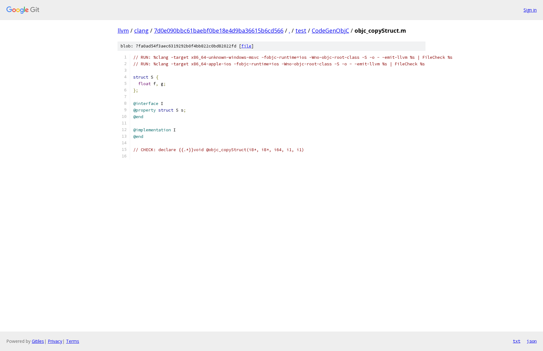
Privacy (55, 341)
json (532, 341)
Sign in (530, 10)
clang (141, 30)
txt (516, 341)
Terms (72, 341)
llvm (123, 30)
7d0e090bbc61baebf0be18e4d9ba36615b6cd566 (218, 30)
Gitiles (38, 341)
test (300, 30)
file (246, 46)
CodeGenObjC (330, 30)
